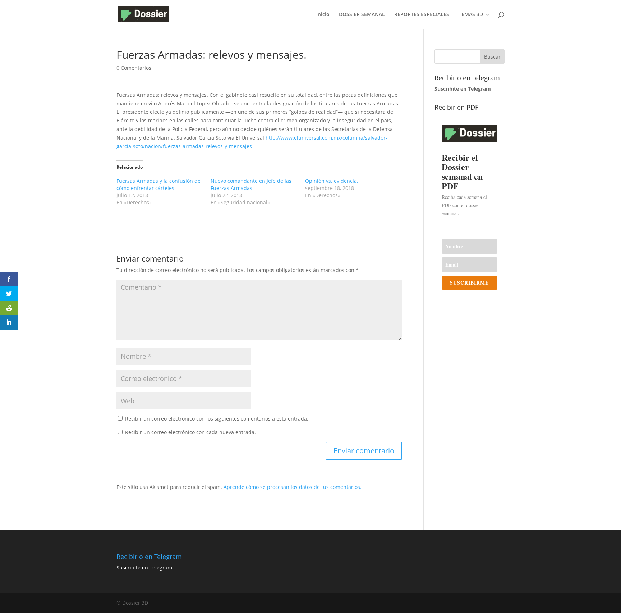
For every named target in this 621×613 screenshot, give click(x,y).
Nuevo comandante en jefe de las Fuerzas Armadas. (251, 184)
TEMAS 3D (471, 15)
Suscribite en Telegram (144, 567)
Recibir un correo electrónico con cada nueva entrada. (190, 432)
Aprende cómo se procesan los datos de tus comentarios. (293, 486)
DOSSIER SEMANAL (362, 15)
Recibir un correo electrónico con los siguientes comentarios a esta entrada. (216, 418)
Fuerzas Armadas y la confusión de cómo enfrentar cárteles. (158, 184)
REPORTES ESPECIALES (421, 15)
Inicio (323, 15)
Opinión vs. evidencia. (331, 180)
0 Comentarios (133, 67)
